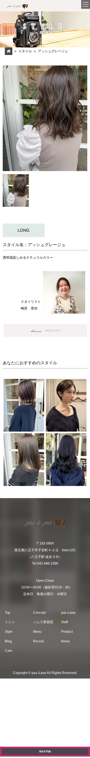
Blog (8, 641)
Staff (64, 622)
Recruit (38, 641)
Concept (39, 612)
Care (8, 650)
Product (67, 631)
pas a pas (68, 612)
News (65, 641)
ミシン (10, 622)
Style (8, 631)
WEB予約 (45, 751)
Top (7, 612)
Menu (37, 631)
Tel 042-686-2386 (45, 563)
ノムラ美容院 (43, 622)
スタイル (25, 51)
